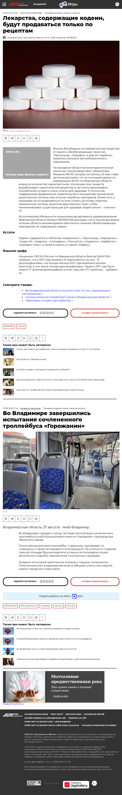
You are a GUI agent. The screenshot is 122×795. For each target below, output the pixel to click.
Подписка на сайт (77, 718)
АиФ (5, 511)
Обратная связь (73, 714)
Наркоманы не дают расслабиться (48, 300)
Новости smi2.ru (13, 703)
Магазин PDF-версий (94, 714)
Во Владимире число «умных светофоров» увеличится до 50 (46, 649)
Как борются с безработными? (32, 359)
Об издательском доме (36, 714)
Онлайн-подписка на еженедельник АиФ (45, 718)
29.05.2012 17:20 (10, 13)
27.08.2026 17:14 (10, 408)
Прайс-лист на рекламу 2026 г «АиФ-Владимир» (47, 722)
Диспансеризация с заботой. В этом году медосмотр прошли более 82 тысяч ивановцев (60, 379)
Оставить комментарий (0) (95, 313)
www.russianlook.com (20, 130)
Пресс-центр (57, 714)
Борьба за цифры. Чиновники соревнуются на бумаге (43, 369)
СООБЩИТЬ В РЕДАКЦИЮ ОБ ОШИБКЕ (99, 725)
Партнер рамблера (51, 783)
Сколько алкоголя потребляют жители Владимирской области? (67, 297)
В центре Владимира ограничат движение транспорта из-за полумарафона (54, 639)
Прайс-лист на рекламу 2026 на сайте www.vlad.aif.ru (51, 725)
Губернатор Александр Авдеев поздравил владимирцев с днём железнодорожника (58, 659)
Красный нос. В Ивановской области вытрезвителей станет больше (50, 390)
